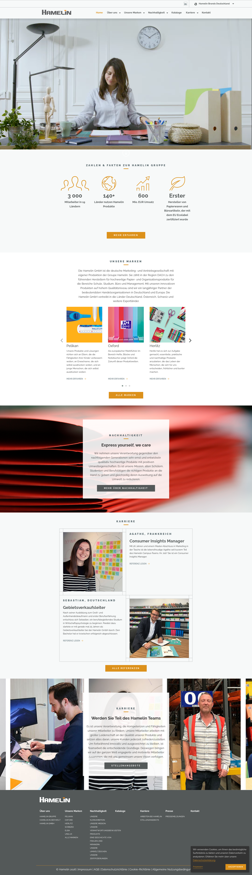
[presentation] (62, 340)
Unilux (68, 834)
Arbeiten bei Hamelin (151, 816)
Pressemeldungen (175, 816)
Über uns (112, 12)
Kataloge (177, 12)
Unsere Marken (132, 12)
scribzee (69, 827)
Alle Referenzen (126, 668)
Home (99, 12)
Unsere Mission (98, 823)
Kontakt (206, 12)
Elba (67, 830)
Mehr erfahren (126, 235)
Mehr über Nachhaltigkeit (126, 488)
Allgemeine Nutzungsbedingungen (174, 869)
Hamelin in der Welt (50, 820)
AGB (96, 869)
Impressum (85, 869)
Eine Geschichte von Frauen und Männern (100, 841)
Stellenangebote (126, 765)
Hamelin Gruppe (48, 816)
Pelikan (69, 816)
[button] (122, 385)
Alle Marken (126, 395)
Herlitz (69, 823)
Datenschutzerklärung (204, 860)
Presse (169, 811)
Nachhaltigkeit (156, 12)
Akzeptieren (235, 867)
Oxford (69, 820)
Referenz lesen (138, 564)
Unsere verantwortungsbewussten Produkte (105, 830)
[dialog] (220, 859)
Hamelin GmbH (47, 823)
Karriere (190, 12)
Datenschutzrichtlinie (114, 869)
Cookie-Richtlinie (139, 869)
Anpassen (198, 866)
